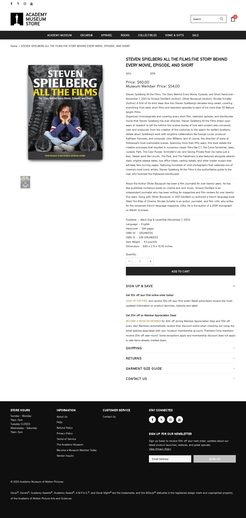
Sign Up (214, 459)
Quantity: (131, 254)
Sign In (231, 3)
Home (14, 46)
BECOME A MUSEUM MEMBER (143, 321)
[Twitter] (19, 3)
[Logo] (29, 19)
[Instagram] (26, 3)
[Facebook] (13, 3)
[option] (65, 112)
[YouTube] (32, 3)
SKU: (129, 73)
